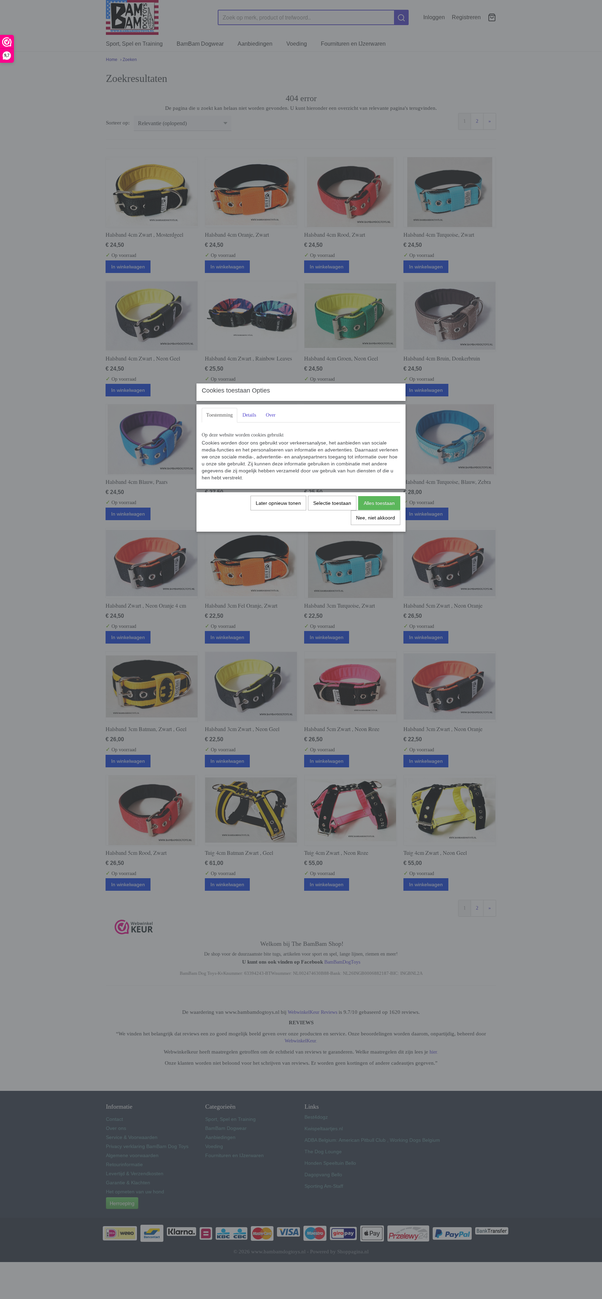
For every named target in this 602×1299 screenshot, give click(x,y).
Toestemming (219, 415)
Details (249, 415)
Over (271, 415)
